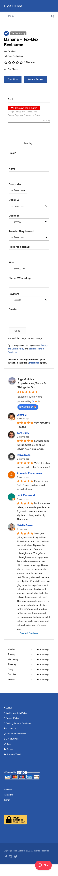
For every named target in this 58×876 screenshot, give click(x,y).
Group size (15, 184)
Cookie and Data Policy (16, 712)
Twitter (7, 799)
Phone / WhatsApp (20, 278)
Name (12, 168)
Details (13, 309)
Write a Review (35, 79)
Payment (14, 293)
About (9, 707)
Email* (12, 153)
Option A (14, 200)
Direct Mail (34, 362)
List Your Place (12, 738)
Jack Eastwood (26, 495)
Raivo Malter (24, 455)
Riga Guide (13, 5)
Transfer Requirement (21, 231)
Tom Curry (23, 433)
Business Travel (13, 754)
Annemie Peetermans (29, 473)
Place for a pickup (19, 246)
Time (11, 262)
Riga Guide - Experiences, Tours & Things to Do (31, 383)
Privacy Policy (12, 718)
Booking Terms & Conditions (18, 723)
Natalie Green (25, 525)
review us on (26, 407)
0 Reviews (30, 62)
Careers (9, 749)
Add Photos (12, 69)
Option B (14, 215)
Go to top (46, 121)
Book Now (13, 79)
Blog (8, 743)
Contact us (11, 728)
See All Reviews (29, 633)
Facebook (8, 789)
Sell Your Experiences (16, 733)
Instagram (8, 794)
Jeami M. (22, 414)
